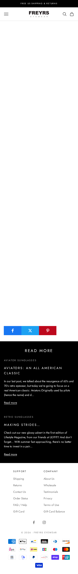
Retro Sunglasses (19, 417)
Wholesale (50, 485)
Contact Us (19, 492)
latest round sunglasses (17, 87)
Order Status (20, 498)
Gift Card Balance (54, 511)
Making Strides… (22, 425)
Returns (17, 485)
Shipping (18, 479)
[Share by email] (65, 330)
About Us (49, 479)
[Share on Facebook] (12, 330)
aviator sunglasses (20, 360)
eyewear (36, 27)
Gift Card (18, 511)
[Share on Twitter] (30, 330)
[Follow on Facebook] (34, 522)
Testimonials (51, 492)
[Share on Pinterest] (48, 330)
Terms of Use (51, 505)
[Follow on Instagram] (44, 522)
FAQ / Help (20, 505)
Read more (10, 403)
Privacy (48, 498)
